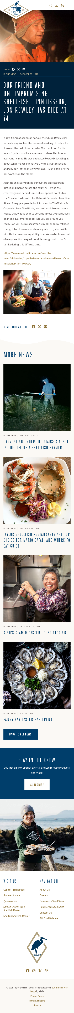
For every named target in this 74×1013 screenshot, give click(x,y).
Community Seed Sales (52, 901)
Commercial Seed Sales (52, 907)
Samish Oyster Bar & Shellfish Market (14, 908)
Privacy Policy (37, 996)
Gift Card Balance (49, 918)
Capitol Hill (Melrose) (14, 890)
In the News (9, 74)
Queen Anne (10, 901)
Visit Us (10, 881)
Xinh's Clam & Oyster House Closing (34, 632)
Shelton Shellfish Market (16, 916)
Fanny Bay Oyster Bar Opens (27, 719)
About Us (45, 890)
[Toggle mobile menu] (69, 5)
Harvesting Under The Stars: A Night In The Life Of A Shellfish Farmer (35, 444)
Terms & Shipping (37, 1000)
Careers (44, 895)
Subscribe (40, 784)
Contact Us (46, 913)
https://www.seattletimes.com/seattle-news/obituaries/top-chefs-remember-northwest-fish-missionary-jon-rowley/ (36, 258)
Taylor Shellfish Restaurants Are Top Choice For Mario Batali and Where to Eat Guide (36, 540)
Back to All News (20, 734)
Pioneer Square (11, 895)
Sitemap (37, 1005)
